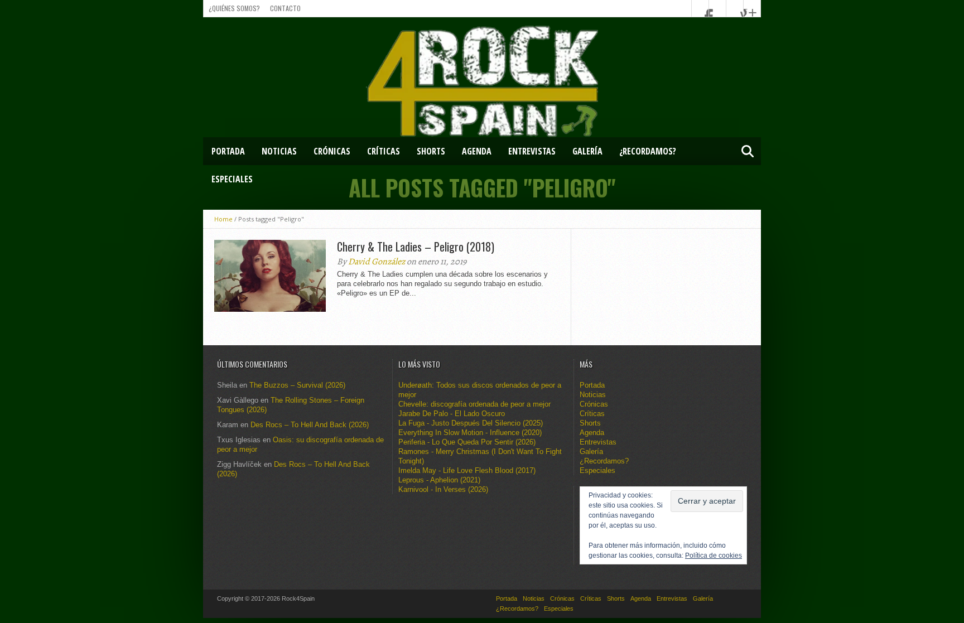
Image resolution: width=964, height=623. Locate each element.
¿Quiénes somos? (234, 8)
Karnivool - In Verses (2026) (443, 489)
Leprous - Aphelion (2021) (439, 480)
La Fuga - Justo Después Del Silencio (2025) (470, 423)
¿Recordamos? (647, 151)
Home (223, 219)
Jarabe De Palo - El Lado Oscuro (451, 413)
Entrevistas (532, 151)
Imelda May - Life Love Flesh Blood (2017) (467, 470)
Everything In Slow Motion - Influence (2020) (470, 432)
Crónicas (332, 151)
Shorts (431, 151)
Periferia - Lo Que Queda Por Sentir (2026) (467, 442)
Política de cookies (713, 555)
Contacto (285, 8)
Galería (587, 151)
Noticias (279, 151)
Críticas (383, 151)
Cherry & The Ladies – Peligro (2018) (415, 246)
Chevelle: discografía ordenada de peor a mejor (474, 404)
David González (376, 261)
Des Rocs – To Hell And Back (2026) (309, 425)
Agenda (476, 151)
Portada (228, 151)
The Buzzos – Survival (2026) (297, 385)
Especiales (232, 179)
